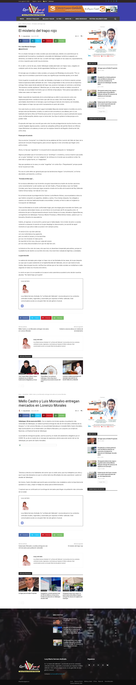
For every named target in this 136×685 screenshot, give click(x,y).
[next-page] (23, 386)
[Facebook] (106, 1)
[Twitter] (111, 1)
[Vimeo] (114, 1)
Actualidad (21, 373)
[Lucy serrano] (20, 36)
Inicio (20, 24)
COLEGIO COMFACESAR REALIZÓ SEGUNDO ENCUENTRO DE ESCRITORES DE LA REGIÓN (72, 378)
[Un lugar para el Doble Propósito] (91, 70)
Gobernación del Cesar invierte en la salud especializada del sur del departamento (107, 103)
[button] (115, 19)
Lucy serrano (26, 36)
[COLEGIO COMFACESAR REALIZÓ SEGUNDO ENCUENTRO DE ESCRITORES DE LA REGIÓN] (73, 367)
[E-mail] (22, 306)
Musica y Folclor (27, 24)
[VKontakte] (107, 665)
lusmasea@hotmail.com (57, 674)
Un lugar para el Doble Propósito (107, 68)
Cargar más (102, 111)
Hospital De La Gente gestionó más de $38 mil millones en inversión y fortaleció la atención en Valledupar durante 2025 (107, 80)
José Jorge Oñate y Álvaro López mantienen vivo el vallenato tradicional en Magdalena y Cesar (28, 378)
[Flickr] (98, 665)
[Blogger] (89, 665)
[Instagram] (109, 1)
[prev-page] (20, 386)
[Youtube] (116, 1)
